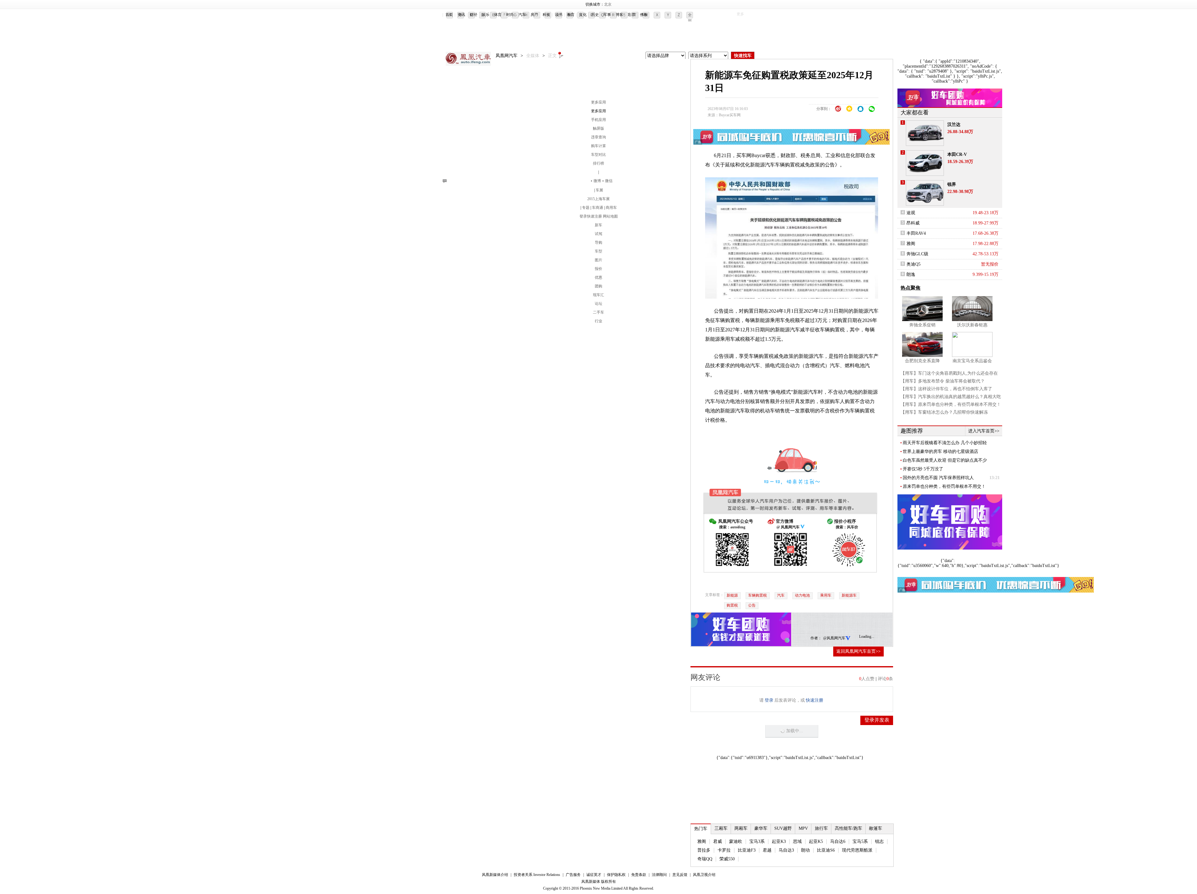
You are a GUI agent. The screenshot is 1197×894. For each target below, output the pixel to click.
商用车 (611, 207)
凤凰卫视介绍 (704, 874)
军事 (607, 14)
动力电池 (802, 595)
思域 (797, 841)
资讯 (461, 14)
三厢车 (721, 828)
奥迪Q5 (913, 264)
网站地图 (610, 216)
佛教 (643, 14)
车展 (599, 190)
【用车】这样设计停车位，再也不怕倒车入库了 (946, 389)
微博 (597, 181)
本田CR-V (957, 154)
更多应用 (598, 102)
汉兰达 (953, 124)
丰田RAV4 (916, 233)
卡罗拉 (724, 850)
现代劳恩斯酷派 (857, 850)
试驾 (598, 234)
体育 (498, 14)
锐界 (951, 184)
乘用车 (825, 595)
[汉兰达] (925, 133)
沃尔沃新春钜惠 (972, 325)
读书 (558, 14)
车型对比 (598, 154)
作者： (816, 638)
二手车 (598, 312)
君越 (767, 850)
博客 (619, 14)
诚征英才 (593, 874)
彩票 (631, 14)
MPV (803, 828)
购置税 (732, 605)
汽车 (522, 14)
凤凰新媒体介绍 (495, 874)
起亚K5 (816, 841)
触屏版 (598, 128)
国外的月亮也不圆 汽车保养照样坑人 (938, 477)
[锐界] (925, 193)
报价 (598, 269)
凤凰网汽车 (469, 59)
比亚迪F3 (747, 850)
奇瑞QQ (704, 859)
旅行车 (821, 828)
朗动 (805, 850)
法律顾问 (659, 874)
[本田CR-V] (925, 163)
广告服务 (573, 874)
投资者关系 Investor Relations (537, 874)
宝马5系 (860, 841)
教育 (570, 14)
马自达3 (786, 850)
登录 (583, 216)
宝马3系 (757, 841)
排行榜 (598, 163)
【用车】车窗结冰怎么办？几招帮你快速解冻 (944, 412)
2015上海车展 (598, 199)
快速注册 (594, 216)
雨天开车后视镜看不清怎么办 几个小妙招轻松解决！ (945, 442)
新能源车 (849, 595)
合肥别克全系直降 (922, 360)
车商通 (597, 207)
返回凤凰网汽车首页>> (858, 651)
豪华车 (760, 828)
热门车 (700, 828)
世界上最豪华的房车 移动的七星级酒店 (940, 451)
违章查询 (598, 137)
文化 (583, 14)
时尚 (510, 14)
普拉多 (703, 850)
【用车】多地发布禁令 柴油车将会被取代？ (943, 381)
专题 (585, 207)
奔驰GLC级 (917, 254)
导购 (598, 242)
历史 (595, 14)
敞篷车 (875, 828)
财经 (473, 14)
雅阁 (701, 841)
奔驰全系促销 (922, 325)
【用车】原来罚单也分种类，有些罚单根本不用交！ (951, 404)
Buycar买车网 (730, 115)
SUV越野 (783, 828)
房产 (534, 14)
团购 (598, 286)
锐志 (879, 841)
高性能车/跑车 (848, 828)
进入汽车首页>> (983, 431)
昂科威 (913, 223)
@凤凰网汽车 (834, 638)
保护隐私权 (616, 874)
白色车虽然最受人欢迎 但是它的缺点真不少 (945, 460)
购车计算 (598, 146)
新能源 (732, 595)
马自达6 (837, 841)
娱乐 (485, 14)
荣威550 (727, 859)
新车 (598, 225)
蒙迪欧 (735, 841)
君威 (717, 841)
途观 (910, 212)
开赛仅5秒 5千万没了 (923, 469)
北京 (608, 4)
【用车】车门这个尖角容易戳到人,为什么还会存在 (949, 373)
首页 (449, 14)
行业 (598, 321)
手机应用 (598, 120)
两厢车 (741, 828)
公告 (752, 605)
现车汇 (598, 295)
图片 (598, 260)
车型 (598, 251)
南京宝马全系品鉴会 (972, 360)
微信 (609, 181)
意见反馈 (679, 874)
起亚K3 (779, 841)
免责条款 (638, 874)
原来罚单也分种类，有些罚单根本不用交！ (944, 486)
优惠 (598, 277)
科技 (546, 14)
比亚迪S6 (826, 850)
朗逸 (910, 274)
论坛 (598, 303)
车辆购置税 (757, 595)
